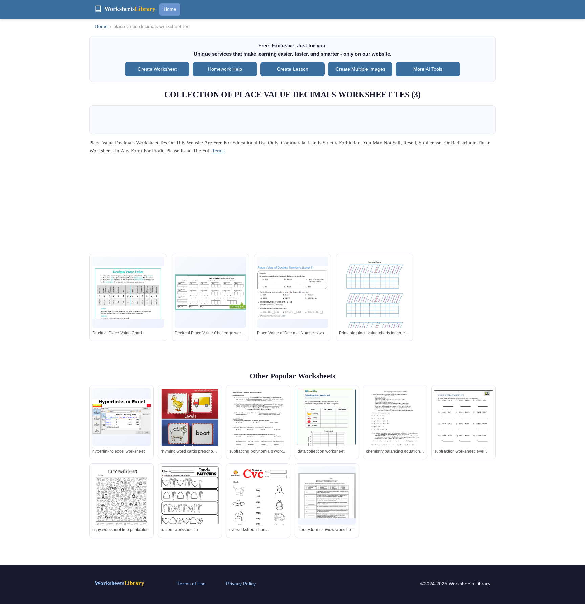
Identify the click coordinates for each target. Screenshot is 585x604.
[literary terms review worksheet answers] (327, 495)
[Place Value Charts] (374, 305)
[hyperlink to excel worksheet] (121, 417)
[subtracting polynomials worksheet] (258, 426)
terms (218, 150)
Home (170, 9)
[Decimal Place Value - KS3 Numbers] (128, 292)
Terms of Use (191, 583)
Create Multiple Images (360, 69)
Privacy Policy (241, 583)
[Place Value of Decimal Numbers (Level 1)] (292, 292)
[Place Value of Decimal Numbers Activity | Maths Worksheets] (210, 292)
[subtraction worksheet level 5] (463, 425)
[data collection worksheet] (327, 425)
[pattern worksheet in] (190, 505)
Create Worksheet (157, 69)
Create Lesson (292, 69)
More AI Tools (427, 69)
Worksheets (119, 583)
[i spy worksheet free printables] (121, 504)
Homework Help (225, 69)
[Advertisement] (292, 206)
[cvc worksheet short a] (258, 507)
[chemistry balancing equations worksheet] (395, 425)
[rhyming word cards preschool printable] (190, 434)
